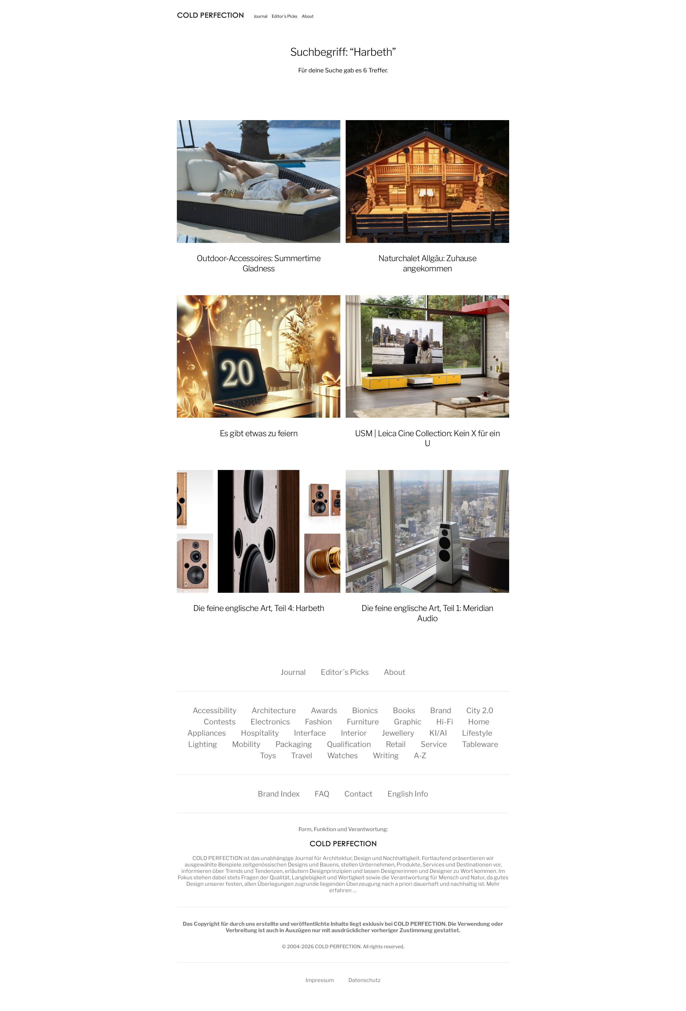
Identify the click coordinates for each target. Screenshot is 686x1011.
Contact (358, 793)
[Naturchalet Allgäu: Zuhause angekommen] (427, 181)
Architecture (274, 710)
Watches (342, 755)
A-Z (420, 755)
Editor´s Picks (284, 16)
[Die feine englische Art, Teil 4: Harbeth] (258, 531)
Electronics (270, 721)
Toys (268, 755)
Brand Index (279, 793)
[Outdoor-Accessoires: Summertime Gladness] (258, 181)
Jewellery (398, 733)
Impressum (319, 980)
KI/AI (438, 733)
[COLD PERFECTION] (210, 15)
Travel (301, 755)
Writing (386, 755)
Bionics (365, 710)
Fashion (318, 721)
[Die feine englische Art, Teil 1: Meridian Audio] (427, 531)
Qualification (349, 744)
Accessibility (215, 710)
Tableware (480, 744)
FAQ (322, 793)
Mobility (246, 744)
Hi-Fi (444, 721)
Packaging (293, 744)
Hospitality (260, 733)
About (308, 16)
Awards (324, 710)
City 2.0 (479, 710)
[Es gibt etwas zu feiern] (258, 356)
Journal (260, 16)
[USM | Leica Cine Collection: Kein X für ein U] (427, 356)
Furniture (363, 721)
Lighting (202, 744)
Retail (396, 744)
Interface (310, 733)
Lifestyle (477, 733)
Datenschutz (364, 980)
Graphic (407, 721)
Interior (354, 733)
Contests (220, 721)
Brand (440, 710)
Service (434, 744)
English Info (407, 793)
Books (404, 710)
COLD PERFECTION (217, 858)
